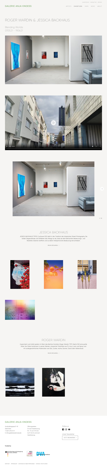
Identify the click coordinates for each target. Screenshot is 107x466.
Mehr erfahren (53, 245)
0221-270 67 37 (10, 431)
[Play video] (53, 122)
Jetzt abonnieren (69, 437)
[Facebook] (63, 429)
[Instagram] (66, 429)
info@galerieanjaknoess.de (13, 433)
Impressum (14, 463)
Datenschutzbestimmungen (26, 463)
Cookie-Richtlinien (41, 463)
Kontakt (7, 463)
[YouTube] (69, 429)
